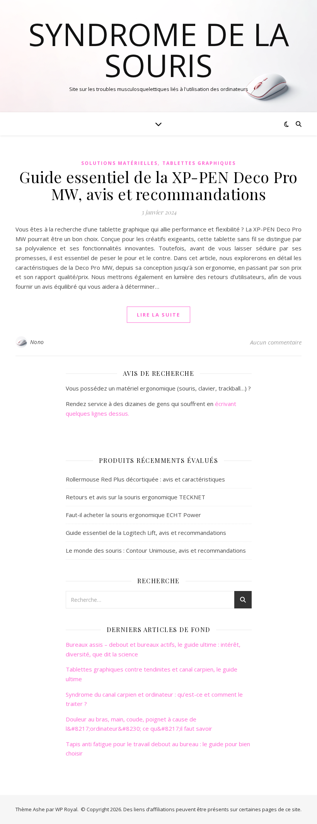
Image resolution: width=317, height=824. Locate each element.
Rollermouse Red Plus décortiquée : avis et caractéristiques (145, 479)
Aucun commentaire (276, 342)
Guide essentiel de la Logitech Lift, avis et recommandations (146, 532)
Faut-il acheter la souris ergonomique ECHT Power (133, 515)
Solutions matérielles (119, 163)
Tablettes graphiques (199, 163)
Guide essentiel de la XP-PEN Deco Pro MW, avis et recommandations (158, 185)
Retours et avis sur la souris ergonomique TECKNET (135, 497)
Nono (37, 342)
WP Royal (66, 809)
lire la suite (158, 314)
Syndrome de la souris (158, 50)
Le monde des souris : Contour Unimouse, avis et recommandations (156, 550)
